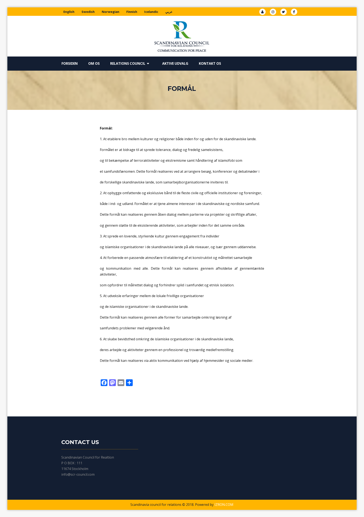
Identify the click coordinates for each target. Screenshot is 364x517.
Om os (94, 63)
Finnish (131, 11)
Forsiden (70, 63)
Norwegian (110, 11)
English (68, 11)
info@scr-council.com (78, 474)
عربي (169, 11)
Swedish (88, 11)
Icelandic (151, 11)
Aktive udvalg (175, 63)
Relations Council (127, 63)
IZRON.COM (223, 504)
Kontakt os (210, 63)
